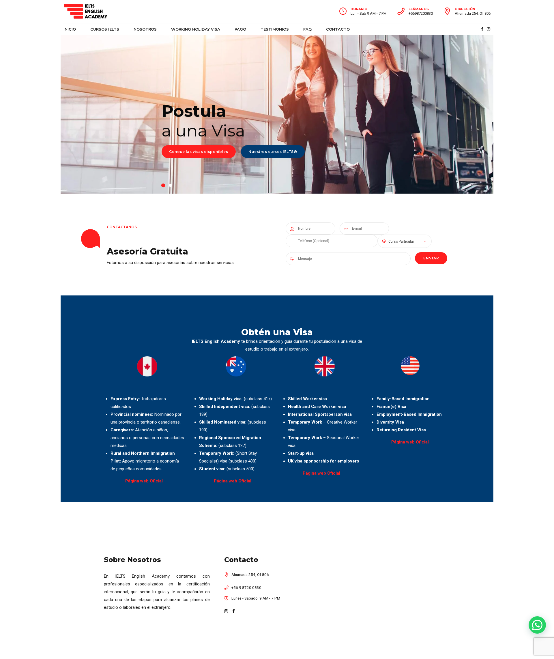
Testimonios (275, 29)
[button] (537, 625)
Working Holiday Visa (195, 29)
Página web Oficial (144, 481)
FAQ (307, 29)
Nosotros (145, 29)
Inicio (69, 29)
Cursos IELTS (104, 29)
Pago (240, 29)
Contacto (338, 29)
